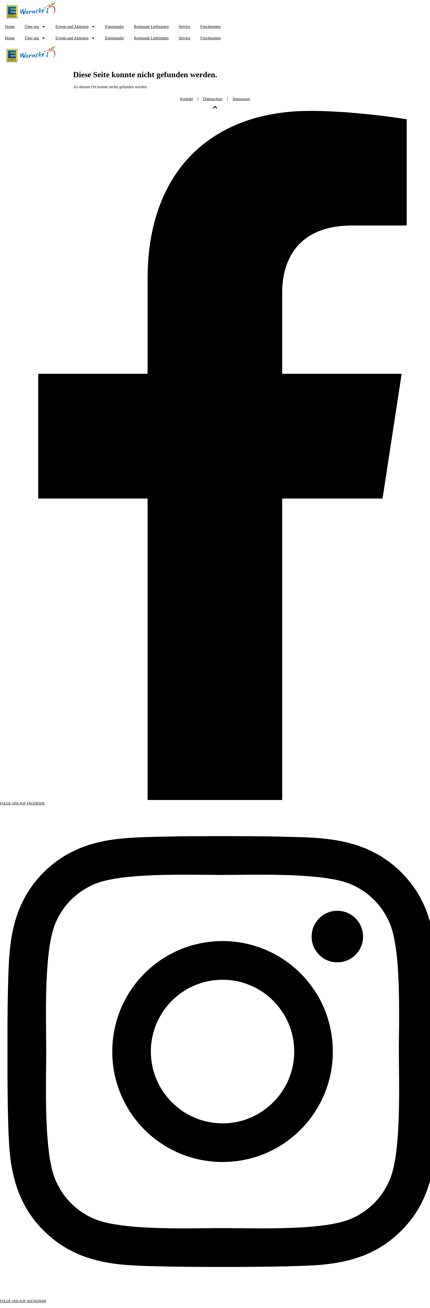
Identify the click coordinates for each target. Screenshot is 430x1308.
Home (10, 26)
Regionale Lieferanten (151, 26)
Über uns (32, 26)
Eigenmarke (114, 26)
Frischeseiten (210, 26)
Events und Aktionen (72, 26)
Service (184, 26)
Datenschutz (212, 99)
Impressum (241, 99)
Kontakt (186, 99)
